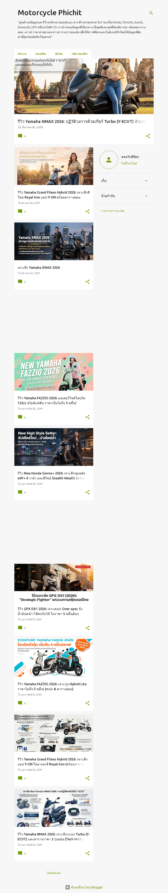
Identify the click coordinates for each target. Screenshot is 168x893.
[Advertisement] (52, 321)
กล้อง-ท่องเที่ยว (80, 53)
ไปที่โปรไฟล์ (129, 163)
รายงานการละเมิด (112, 211)
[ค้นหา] (151, 13)
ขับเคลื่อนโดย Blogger (86, 887)
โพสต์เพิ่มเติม (54, 873)
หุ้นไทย (59, 53)
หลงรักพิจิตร (130, 157)
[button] (147, 136)
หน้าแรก (22, 53)
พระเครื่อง (41, 53)
